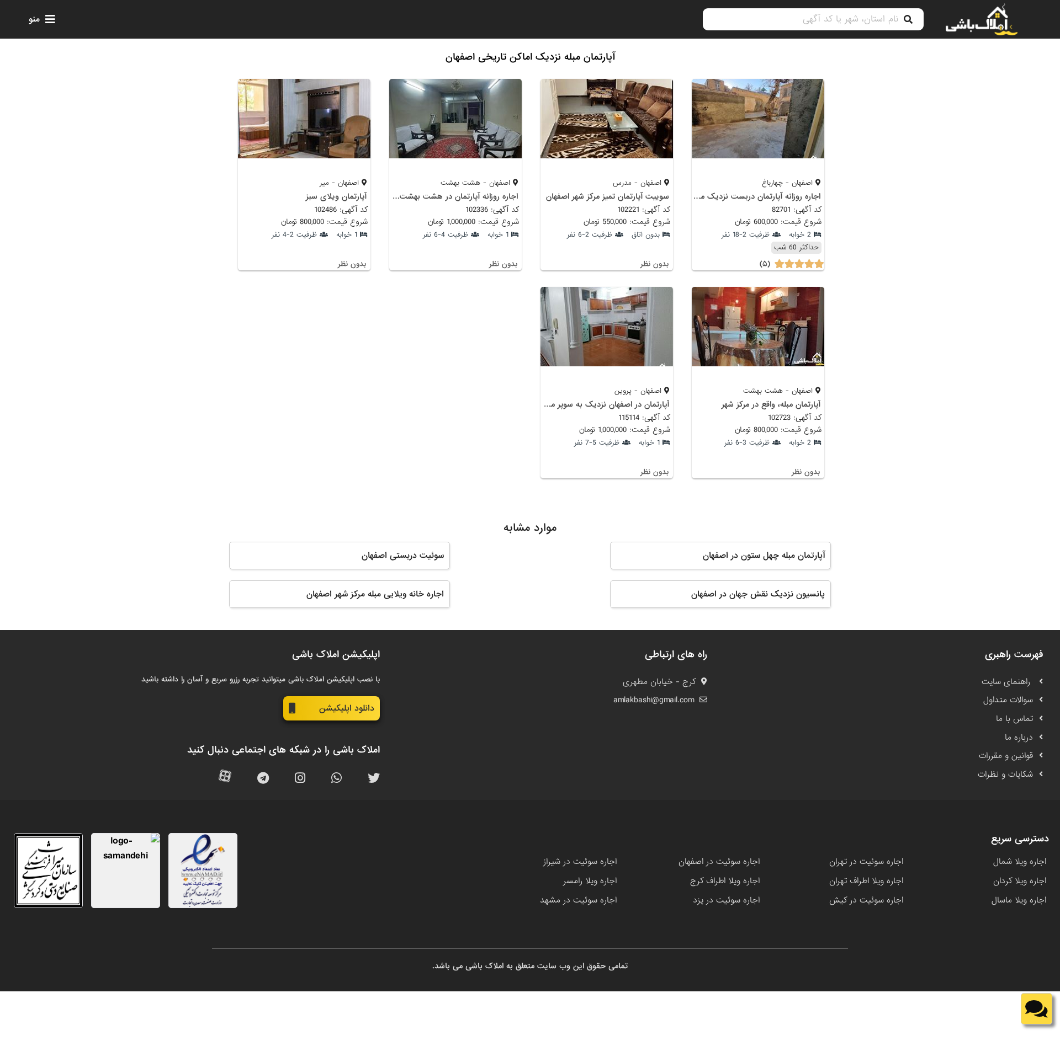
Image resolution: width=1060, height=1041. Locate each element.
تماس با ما (1014, 718)
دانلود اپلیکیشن (346, 708)
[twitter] (374, 778)
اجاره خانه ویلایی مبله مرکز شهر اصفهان (375, 594)
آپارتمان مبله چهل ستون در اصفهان (764, 555)
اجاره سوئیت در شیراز (580, 861)
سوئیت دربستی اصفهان (403, 555)
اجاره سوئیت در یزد (726, 900)
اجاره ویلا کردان (1019, 881)
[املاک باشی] (981, 19)
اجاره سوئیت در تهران (866, 861)
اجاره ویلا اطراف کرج (725, 881)
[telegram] (263, 778)
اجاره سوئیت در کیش (866, 900)
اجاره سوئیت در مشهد (578, 900)
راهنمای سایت (1007, 681)
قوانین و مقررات (1006, 755)
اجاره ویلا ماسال (1019, 900)
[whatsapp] (336, 778)
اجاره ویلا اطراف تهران (866, 881)
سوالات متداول (1008, 700)
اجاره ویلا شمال (1019, 861)
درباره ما (1019, 737)
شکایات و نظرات (1005, 774)
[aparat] (225, 778)
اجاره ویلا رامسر (590, 881)
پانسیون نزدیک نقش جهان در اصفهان (758, 594)
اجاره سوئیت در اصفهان (719, 861)
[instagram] (300, 778)
